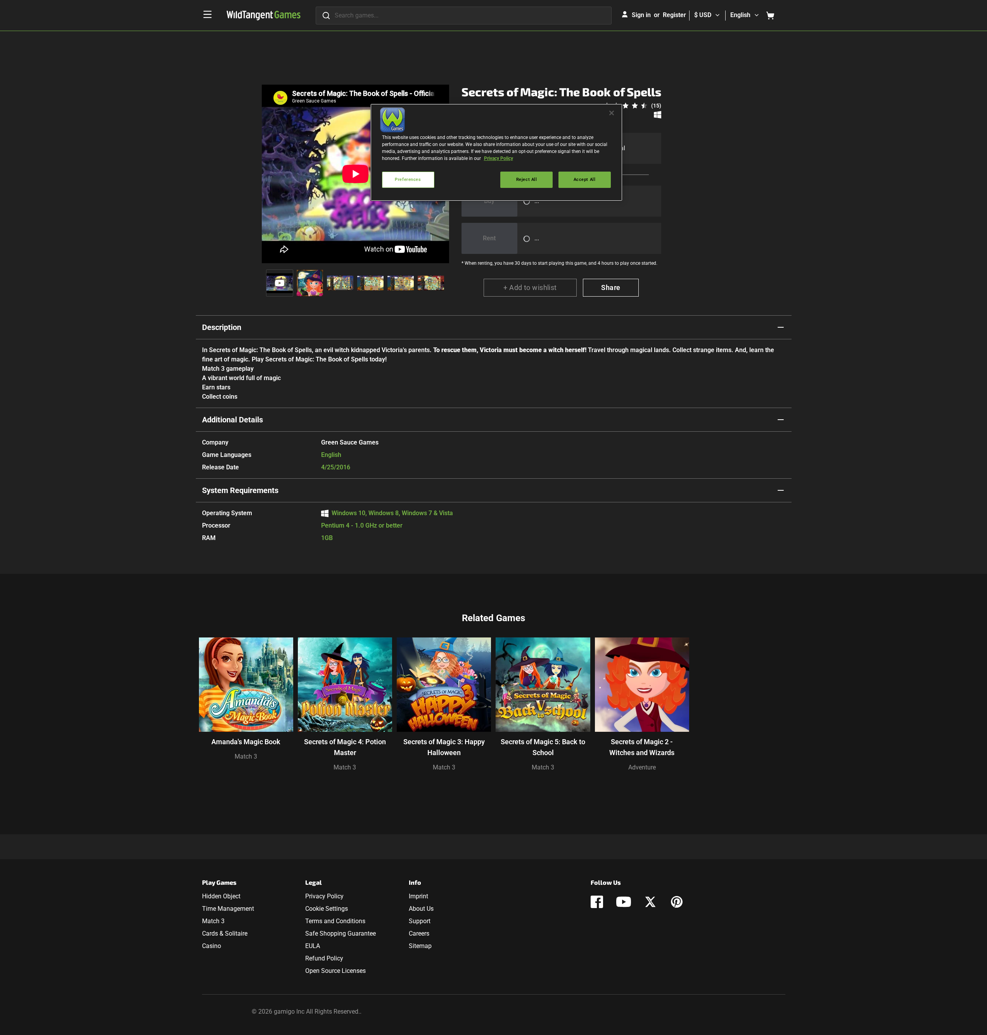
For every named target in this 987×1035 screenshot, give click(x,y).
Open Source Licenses (335, 970)
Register (674, 15)
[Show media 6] (430, 283)
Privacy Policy (324, 896)
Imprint (418, 896)
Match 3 (246, 756)
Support (419, 921)
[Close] (611, 113)
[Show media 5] (400, 283)
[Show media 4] (370, 283)
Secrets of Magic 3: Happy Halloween (444, 747)
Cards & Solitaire (224, 933)
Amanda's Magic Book (245, 742)
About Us (421, 908)
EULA (312, 946)
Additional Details (232, 419)
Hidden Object (221, 896)
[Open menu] (207, 14)
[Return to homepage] (263, 15)
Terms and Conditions (335, 921)
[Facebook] (597, 902)
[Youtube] (623, 901)
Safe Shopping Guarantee (340, 933)
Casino (211, 946)
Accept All (585, 179)
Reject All (526, 179)
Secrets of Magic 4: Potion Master (345, 747)
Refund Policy (324, 958)
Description (221, 327)
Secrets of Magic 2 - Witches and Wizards (641, 747)
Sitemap (420, 946)
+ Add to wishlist (530, 287)
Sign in (641, 15)
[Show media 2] (309, 283)
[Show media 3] (340, 283)
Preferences (408, 179)
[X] (650, 902)
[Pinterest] (677, 902)
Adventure (642, 767)
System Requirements (240, 490)
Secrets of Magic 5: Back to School (543, 747)
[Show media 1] (279, 283)
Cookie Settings (326, 908)
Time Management (228, 908)
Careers (419, 933)
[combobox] (464, 15)
